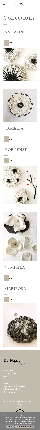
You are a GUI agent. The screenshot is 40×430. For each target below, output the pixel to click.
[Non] (37, 421)
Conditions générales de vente (14, 386)
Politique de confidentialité (12, 389)
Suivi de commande (10, 373)
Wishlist (6, 376)
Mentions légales (9, 392)
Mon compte (8, 370)
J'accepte (10, 426)
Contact (6, 383)
